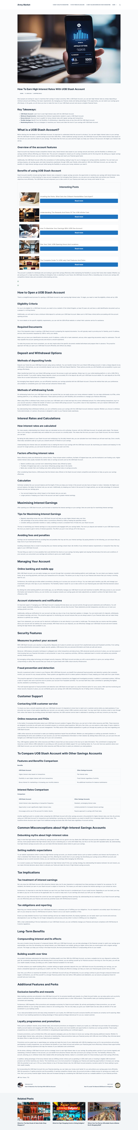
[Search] (120, 4)
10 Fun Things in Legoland (77, 4)
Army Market (23, 5)
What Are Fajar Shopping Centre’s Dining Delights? (68, 1123)
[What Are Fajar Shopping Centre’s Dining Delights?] (69, 1111)
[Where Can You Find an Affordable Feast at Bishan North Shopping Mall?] (104, 1111)
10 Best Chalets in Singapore (60, 4)
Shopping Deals (37, 93)
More (113, 4)
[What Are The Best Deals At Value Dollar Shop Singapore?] (33, 1111)
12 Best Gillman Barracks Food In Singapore (98, 4)
